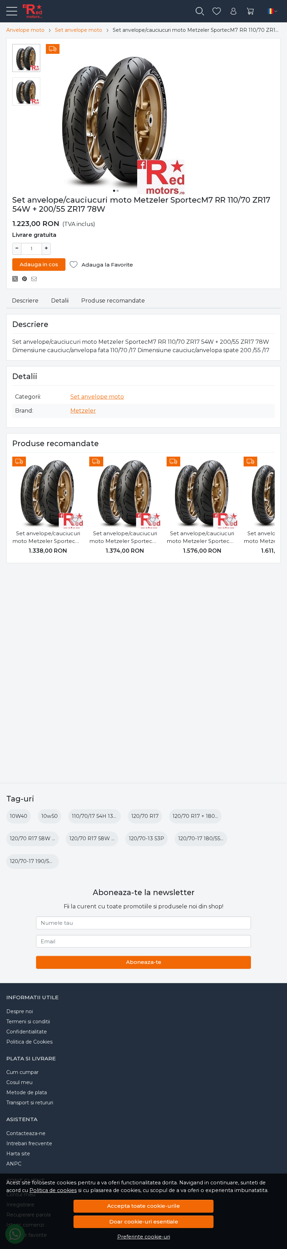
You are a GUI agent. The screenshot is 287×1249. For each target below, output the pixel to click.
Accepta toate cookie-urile (143, 1206)
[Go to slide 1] (114, 191)
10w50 (49, 816)
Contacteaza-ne (26, 1133)
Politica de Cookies (29, 1042)
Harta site (18, 1153)
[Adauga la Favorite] (75, 520)
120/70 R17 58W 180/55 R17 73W (51, 838)
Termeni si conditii (28, 1021)
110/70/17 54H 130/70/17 (102, 816)
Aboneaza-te (143, 962)
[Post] (17, 279)
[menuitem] (26, 58)
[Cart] (250, 11)
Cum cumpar (22, 1072)
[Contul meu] (233, 11)
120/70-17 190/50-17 (35, 861)
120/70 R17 (145, 816)
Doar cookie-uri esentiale (143, 1221)
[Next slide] (268, 507)
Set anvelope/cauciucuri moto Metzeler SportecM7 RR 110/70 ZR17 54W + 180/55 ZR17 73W (125, 537)
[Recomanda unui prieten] (36, 279)
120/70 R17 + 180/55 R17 (203, 816)
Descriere (25, 300)
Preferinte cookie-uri (143, 1237)
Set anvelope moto (78, 30)
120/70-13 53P (146, 838)
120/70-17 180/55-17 (202, 838)
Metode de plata (26, 1092)
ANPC (13, 1164)
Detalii (60, 300)
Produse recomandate (113, 300)
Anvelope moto (25, 30)
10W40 (18, 816)
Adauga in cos (39, 264)
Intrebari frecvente (29, 1143)
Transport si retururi (29, 1102)
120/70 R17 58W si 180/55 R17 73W (112, 838)
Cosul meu (19, 1082)
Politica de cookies (53, 1190)
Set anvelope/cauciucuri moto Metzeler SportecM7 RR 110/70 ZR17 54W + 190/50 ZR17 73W (202, 537)
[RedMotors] (29, 11)
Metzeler (83, 410)
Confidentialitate (26, 1032)
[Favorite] (217, 11)
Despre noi (19, 1011)
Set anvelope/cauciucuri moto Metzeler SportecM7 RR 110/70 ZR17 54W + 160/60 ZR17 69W (48, 537)
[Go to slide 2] (118, 191)
